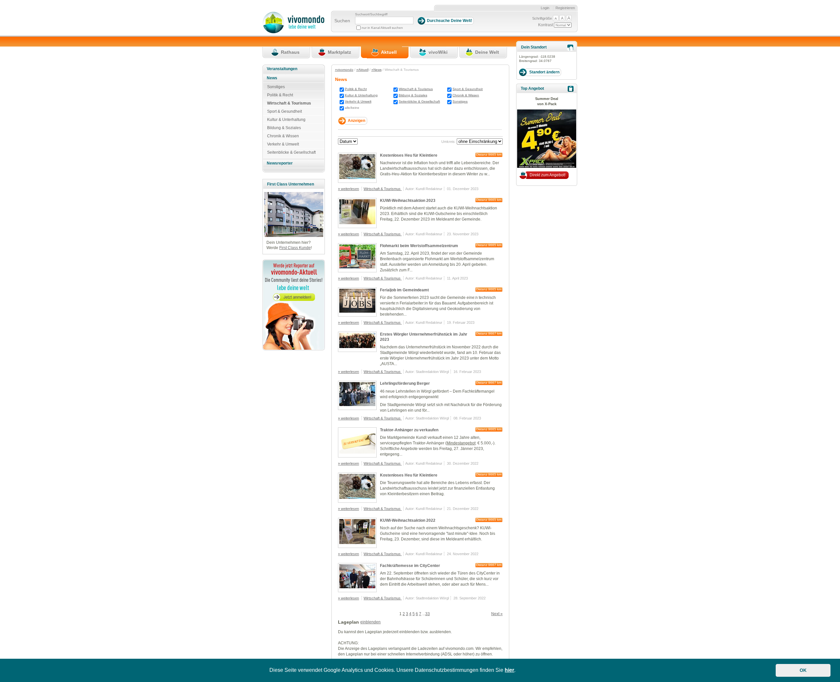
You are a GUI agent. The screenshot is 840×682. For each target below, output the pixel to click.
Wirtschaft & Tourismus (416, 89)
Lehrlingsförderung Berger (405, 383)
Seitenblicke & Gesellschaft (419, 101)
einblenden (370, 622)
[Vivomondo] (293, 32)
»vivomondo (344, 69)
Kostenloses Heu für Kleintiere (408, 155)
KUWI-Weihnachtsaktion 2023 (407, 200)
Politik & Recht (356, 89)
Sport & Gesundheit (467, 89)
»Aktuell (362, 69)
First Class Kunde (295, 247)
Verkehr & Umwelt (358, 101)
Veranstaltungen (282, 69)
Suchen (342, 20)
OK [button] (803, 670)
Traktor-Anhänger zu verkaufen (409, 430)
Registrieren (565, 8)
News (272, 78)
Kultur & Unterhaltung (361, 95)
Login (545, 8)
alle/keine (352, 107)
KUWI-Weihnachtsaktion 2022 (407, 520)
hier (509, 670)
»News (376, 69)
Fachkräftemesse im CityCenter (410, 565)
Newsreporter (280, 163)
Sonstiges (460, 101)
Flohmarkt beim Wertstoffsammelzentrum (419, 246)
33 (427, 614)
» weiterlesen (348, 189)
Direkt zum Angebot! (547, 175)
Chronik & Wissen (465, 95)
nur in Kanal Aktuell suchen (382, 27)
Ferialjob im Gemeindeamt (404, 290)
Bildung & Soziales (413, 95)
